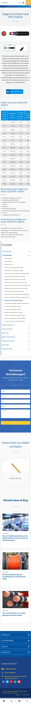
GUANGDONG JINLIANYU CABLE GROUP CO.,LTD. (14, 692)
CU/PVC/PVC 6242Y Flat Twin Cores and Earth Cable (17, 285)
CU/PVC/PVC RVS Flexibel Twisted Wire (13, 291)
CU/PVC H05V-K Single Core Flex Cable (13, 267)
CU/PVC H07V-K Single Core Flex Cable (13, 270)
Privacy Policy (26, 695)
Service (5, 646)
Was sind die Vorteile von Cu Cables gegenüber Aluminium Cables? (14, 614)
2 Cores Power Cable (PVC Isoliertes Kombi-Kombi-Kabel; (17, 303)
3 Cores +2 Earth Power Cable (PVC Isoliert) (14, 318)
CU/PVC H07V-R (8, 264)
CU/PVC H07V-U (8, 261)
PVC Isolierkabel (7, 255)
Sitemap (18, 695)
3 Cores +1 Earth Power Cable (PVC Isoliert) (14, 315)
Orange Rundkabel (7, 329)
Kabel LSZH (5, 333)
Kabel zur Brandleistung (8, 337)
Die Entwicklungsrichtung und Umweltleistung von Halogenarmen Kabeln (14, 577)
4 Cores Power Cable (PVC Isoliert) (12, 309)
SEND (15, 423)
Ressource (6, 652)
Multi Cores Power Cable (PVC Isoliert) (13, 312)
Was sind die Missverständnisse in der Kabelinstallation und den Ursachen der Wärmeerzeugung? (15, 538)
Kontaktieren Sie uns (9, 664)
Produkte (7, 245)
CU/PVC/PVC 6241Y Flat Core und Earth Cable (15, 282)
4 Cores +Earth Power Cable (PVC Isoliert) (14, 321)
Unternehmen (7, 640)
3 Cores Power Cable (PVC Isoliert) (12, 306)
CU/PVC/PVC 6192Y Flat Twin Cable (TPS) (14, 276)
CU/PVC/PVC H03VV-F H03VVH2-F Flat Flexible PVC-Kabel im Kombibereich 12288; (17, 294)
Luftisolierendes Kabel (8, 341)
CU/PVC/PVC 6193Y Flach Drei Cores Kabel (14, 279)
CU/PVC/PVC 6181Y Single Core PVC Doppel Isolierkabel (17, 273)
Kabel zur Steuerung (7, 325)
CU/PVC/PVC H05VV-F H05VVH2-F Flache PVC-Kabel (17, 297)
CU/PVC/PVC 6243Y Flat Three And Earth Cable (15, 288)
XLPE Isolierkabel (6, 251)
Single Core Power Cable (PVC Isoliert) (13, 300)
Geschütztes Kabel (7, 349)
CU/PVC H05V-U (8, 258)
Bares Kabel (5, 345)
